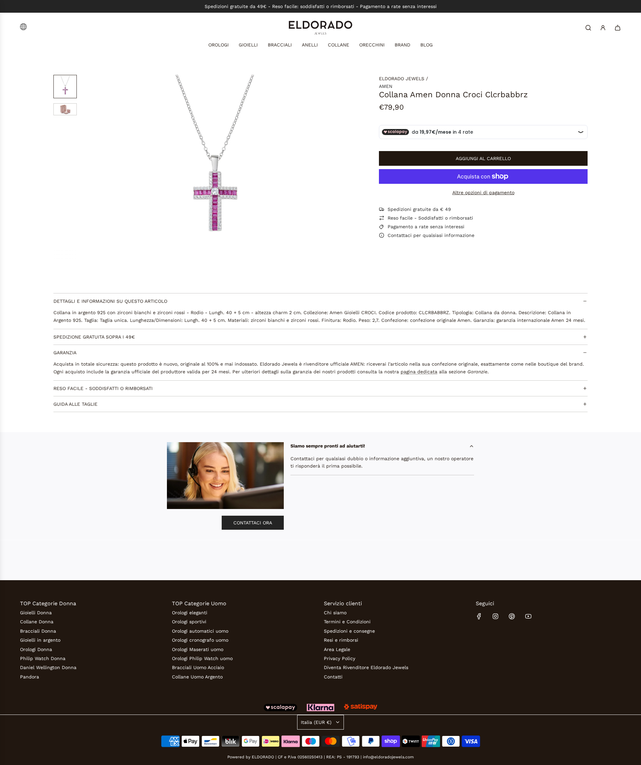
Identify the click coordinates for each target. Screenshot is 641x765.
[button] (127, 167)
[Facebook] (479, 616)
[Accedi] (603, 27)
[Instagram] (495, 616)
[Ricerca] (588, 27)
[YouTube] (528, 616)
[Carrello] (617, 27)
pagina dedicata (419, 371)
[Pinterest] (511, 616)
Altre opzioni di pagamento (483, 192)
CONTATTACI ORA (252, 522)
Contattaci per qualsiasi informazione (431, 235)
